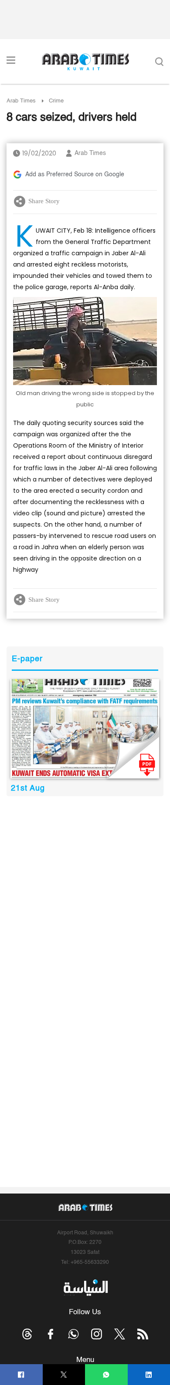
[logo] (85, 61)
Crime (56, 101)
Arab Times (21, 101)
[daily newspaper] (84, 728)
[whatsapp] (106, 1375)
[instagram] (96, 1334)
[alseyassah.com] (85, 1287)
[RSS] (142, 1334)
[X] (64, 1375)
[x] (119, 1334)
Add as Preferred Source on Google (74, 174)
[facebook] (21, 1375)
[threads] (27, 1334)
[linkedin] (149, 1375)
